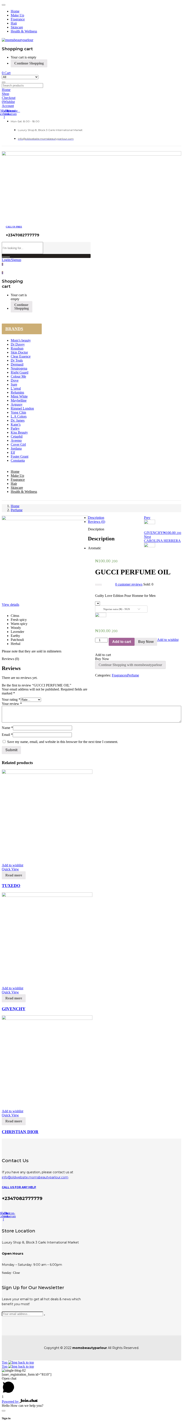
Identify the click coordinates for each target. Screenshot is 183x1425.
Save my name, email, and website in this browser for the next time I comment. (62, 742)
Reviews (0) (96, 521)
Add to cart (121, 642)
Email (7, 735)
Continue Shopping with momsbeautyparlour (130, 665)
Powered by (11, 1401)
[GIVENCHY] (47, 896)
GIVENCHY (13, 1008)
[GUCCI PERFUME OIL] (96, 679)
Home (15, 506)
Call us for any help (19, 1187)
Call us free (14, 226)
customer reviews (128, 584)
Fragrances (119, 675)
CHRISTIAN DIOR (20, 1131)
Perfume (17, 510)
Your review (12, 704)
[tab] (96, 518)
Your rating (11, 699)
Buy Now (146, 642)
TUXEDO (11, 885)
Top (5, 1362)
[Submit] (44, 1314)
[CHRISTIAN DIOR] (47, 1018)
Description (96, 517)
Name (7, 728)
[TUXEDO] (47, 773)
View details (10, 604)
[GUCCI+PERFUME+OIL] (99, 679)
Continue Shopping (29, 63)
